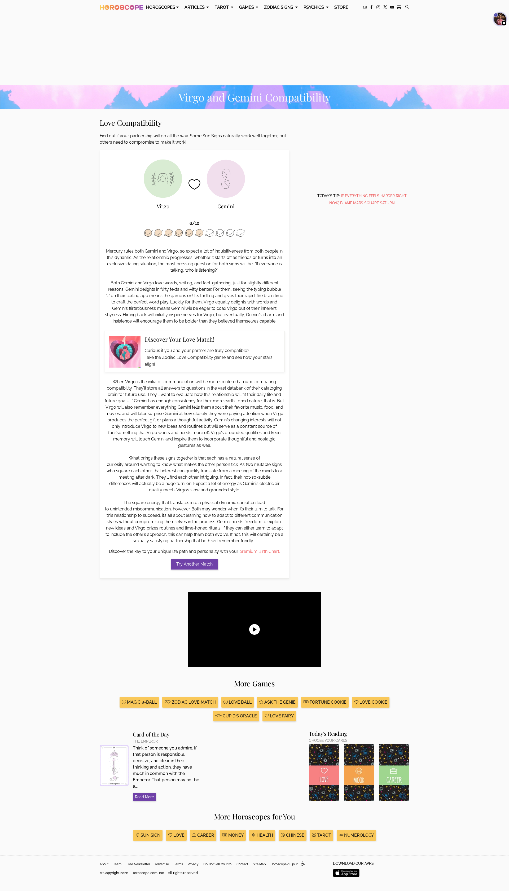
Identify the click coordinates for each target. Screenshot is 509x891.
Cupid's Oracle (239, 715)
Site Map (259, 864)
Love (178, 835)
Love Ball (240, 702)
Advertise (162, 864)
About (104, 864)
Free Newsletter (138, 864)
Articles (195, 7)
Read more (144, 797)
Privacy (193, 864)
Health (264, 835)
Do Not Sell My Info (217, 864)
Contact (242, 864)
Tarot (222, 7)
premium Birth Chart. (259, 551)
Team (117, 864)
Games (247, 7)
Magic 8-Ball (141, 702)
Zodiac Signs (279, 7)
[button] (303, 863)
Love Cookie (372, 702)
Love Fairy (281, 715)
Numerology (358, 835)
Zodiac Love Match (193, 702)
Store (341, 7)
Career (205, 835)
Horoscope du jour (284, 864)
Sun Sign (149, 835)
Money (235, 835)
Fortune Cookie (327, 702)
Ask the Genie (279, 702)
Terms (178, 864)
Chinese (294, 835)
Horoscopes (160, 7)
